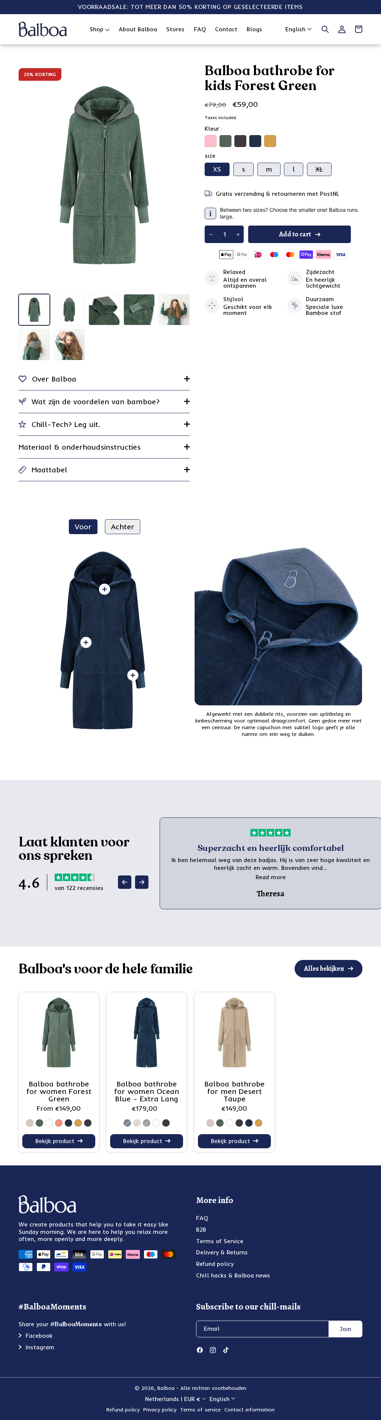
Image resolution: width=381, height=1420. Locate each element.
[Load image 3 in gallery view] (104, 309)
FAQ (202, 1218)
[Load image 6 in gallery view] (34, 344)
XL (324, 170)
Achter (122, 526)
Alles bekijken (324, 968)
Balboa (166, 1388)
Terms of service (200, 1409)
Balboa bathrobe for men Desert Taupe (234, 1091)
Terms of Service (219, 1241)
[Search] (325, 29)
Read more (271, 877)
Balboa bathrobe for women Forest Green (59, 1091)
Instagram (40, 1347)
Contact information (249, 1409)
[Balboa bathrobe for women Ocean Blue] (146, 1032)
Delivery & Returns (222, 1252)
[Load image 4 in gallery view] (139, 309)
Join (345, 1329)
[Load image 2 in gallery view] (69, 309)
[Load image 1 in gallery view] (34, 309)
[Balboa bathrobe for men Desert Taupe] (234, 1032)
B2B (201, 1229)
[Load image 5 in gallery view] (174, 309)
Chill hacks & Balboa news (233, 1275)
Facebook (39, 1335)
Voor (83, 526)
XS (217, 169)
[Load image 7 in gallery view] (69, 344)
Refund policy (215, 1263)
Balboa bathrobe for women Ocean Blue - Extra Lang (146, 1091)
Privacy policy (159, 1409)
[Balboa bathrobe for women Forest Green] (59, 1032)
